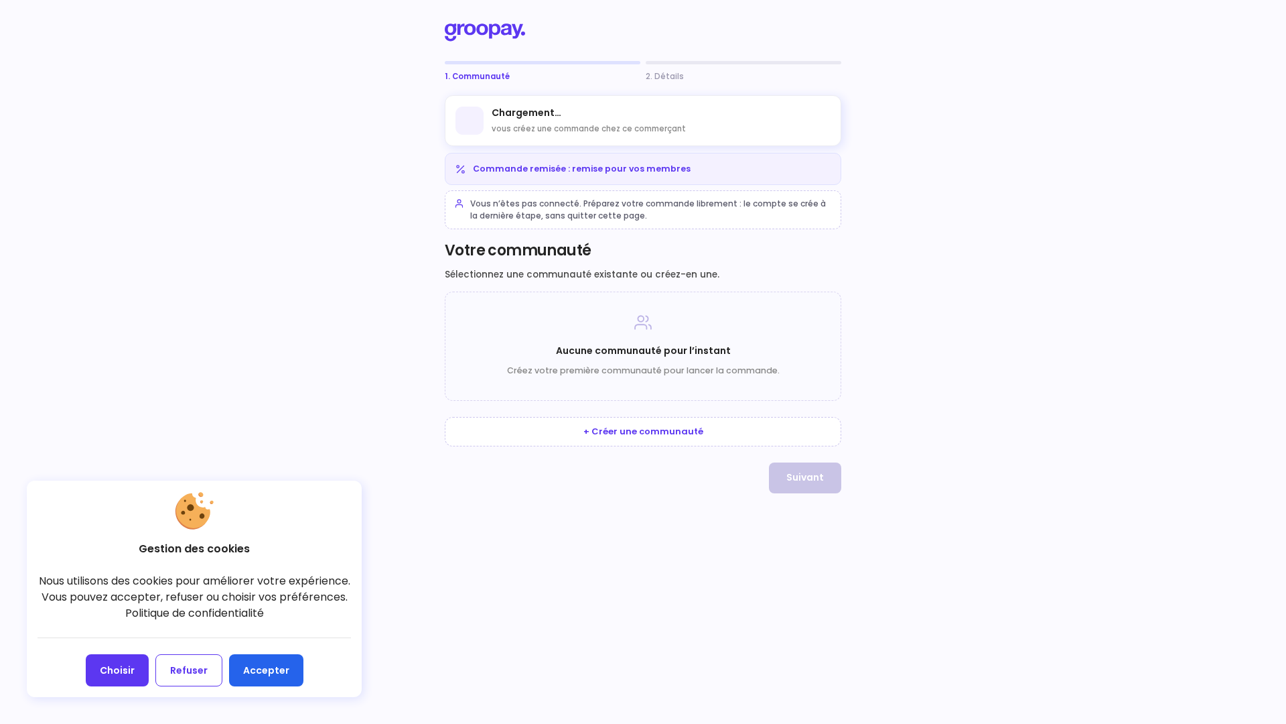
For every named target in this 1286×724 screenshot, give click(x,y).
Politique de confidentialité (194, 613)
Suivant (805, 477)
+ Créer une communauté (643, 431)
